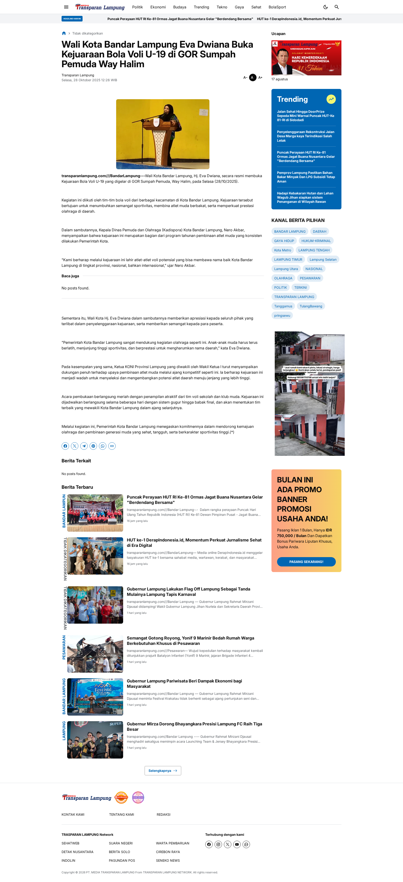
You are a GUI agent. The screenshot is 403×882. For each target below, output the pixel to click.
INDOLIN (68, 860)
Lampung (64, 730)
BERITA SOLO (119, 852)
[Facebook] (65, 446)
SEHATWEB (70, 843)
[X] (74, 446)
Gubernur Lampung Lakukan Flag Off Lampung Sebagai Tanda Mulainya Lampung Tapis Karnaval (188, 592)
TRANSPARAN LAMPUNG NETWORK (167, 872)
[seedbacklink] (121, 798)
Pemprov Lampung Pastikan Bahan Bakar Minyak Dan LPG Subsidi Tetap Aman (306, 177)
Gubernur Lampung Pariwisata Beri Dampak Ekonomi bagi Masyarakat (184, 683)
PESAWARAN (64, 647)
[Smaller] (245, 77)
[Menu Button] (66, 7)
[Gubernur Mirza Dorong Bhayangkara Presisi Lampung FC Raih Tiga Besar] (95, 740)
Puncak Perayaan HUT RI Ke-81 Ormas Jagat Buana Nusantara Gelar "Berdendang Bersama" (142, 19)
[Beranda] (64, 33)
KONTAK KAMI (73, 814)
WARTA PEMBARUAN (172, 843)
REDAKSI (163, 814)
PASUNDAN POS (122, 860)
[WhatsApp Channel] (246, 844)
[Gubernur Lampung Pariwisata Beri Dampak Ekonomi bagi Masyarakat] (95, 697)
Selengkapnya (160, 771)
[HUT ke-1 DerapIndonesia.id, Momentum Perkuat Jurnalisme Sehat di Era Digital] (95, 556)
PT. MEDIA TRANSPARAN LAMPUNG (110, 872)
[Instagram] (218, 844)
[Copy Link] (112, 446)
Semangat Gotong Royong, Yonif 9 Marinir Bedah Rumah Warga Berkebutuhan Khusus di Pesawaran (190, 641)
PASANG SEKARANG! (306, 562)
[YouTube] (237, 844)
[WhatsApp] (102, 446)
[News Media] (138, 798)
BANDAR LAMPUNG (64, 696)
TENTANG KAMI (121, 814)
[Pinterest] (93, 446)
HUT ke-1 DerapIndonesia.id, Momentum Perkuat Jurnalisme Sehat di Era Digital (282, 19)
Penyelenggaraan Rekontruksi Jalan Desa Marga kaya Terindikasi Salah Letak (305, 136)
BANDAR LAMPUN (64, 511)
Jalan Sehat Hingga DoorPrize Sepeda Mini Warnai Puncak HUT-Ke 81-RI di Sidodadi (305, 115)
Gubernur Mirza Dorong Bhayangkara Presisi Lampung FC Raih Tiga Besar (194, 726)
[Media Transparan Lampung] (100, 7)
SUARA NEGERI (121, 843)
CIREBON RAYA (168, 852)
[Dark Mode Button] (325, 7)
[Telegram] (84, 446)
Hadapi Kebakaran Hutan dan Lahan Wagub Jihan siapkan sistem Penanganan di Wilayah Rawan (305, 197)
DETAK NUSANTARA (78, 852)
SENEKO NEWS (168, 860)
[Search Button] (336, 7)
